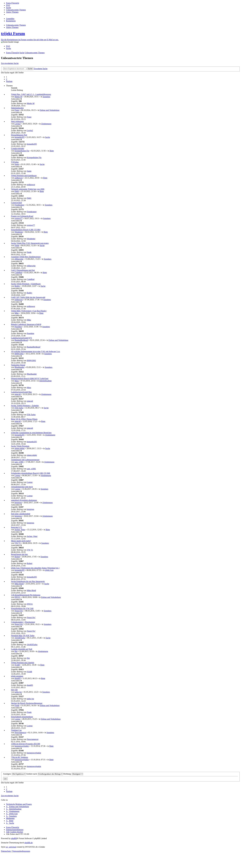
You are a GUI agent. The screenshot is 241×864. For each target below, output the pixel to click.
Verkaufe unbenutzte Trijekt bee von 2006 (27, 189)
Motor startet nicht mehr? (21, 541)
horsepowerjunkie (22, 746)
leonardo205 (19, 137)
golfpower (19, 178)
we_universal (11, 847)
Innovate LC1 (16, 527)
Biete (52, 151)
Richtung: (67, 774)
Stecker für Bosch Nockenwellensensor (26, 703)
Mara (17, 381)
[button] (9, 81)
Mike (17, 313)
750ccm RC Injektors (19, 757)
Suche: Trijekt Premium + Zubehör (25, 406)
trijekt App (49, 570)
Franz (17, 110)
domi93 (18, 678)
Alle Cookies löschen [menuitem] (14, 832)
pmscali (18, 394)
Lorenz (17, 475)
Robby (17, 286)
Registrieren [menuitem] (11, 21)
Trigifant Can (16, 730)
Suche (47, 137)
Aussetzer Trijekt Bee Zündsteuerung (26, 257)
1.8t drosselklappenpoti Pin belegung (25, 595)
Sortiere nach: (32, 774)
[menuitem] (12, 3)
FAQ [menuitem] (8, 46)
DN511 (17, 597)
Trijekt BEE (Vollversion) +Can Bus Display (29, 311)
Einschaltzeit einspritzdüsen (22, 717)
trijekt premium (17, 676)
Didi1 (17, 191)
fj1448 (17, 665)
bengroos (18, 502)
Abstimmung (46, 124)
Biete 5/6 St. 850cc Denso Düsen (24, 419)
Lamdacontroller (17, 148)
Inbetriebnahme (45, 381)
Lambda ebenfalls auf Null (21, 649)
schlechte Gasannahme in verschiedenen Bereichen (31, 433)
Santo (17, 164)
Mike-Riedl (19, 584)
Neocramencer (20, 732)
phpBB (14, 838)
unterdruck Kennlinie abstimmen (24, 500)
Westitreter (19, 232)
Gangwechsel (16, 203)
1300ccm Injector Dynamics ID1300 (25, 744)
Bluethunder (19, 367)
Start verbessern (17, 121)
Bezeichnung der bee (19, 554)
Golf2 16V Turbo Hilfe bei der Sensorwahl (28, 297)
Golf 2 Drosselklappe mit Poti (23, 270)
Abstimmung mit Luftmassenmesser (25, 460)
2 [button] (6, 79)
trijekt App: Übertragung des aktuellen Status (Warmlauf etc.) (35, 568)
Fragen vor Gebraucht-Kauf (22, 216)
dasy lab (14, 690)
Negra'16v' (19, 611)
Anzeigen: (7, 774)
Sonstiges (46, 97)
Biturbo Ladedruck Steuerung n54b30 (26, 324)
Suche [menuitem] (8, 48)
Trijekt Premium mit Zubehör (22, 663)
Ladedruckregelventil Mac (21, 392)
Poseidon (18, 327)
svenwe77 (19, 218)
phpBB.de (28, 843)
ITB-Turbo (19, 408)
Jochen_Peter (20, 530)
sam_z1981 (19, 462)
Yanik (16, 245)
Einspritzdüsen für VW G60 (22, 608)
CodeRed (18, 272)
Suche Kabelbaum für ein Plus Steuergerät (28, 581)
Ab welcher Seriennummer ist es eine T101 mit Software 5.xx (35, 351)
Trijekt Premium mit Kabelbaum (24, 176)
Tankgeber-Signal (18, 365)
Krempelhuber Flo (22, 151)
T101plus (15, 162)
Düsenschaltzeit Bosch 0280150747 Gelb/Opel (29, 378)
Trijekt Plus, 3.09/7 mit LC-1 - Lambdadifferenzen (31, 94)
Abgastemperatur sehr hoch (22, 487)
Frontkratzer (19, 205)
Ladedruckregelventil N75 (21, 338)
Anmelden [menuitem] (10, 19)
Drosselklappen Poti (19, 135)
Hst (16, 651)
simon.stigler (20, 448)
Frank (17, 705)
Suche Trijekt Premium (20, 446)
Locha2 (18, 124)
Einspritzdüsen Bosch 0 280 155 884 (25, 230)
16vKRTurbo (20, 638)
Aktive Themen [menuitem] (12, 27)
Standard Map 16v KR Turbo (22, 636)
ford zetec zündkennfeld (20, 514)
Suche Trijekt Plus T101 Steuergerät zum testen (30, 243)
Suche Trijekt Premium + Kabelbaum (26, 284)
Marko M (18, 97)
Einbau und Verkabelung (49, 110)
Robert (17, 557)
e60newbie (19, 259)
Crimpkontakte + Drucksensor (23, 622)
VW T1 (18, 543)
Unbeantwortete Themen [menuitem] (16, 25)
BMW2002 (19, 354)
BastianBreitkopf (21, 340)
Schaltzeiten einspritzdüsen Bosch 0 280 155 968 (30, 473)
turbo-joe (18, 692)
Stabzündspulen (17, 108)
